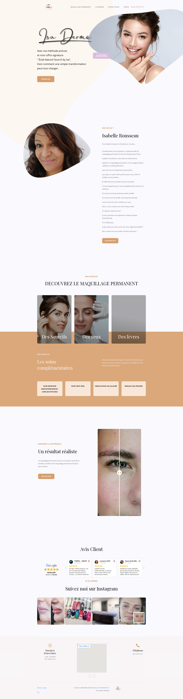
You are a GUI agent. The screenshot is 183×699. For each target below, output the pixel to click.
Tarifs (126, 7)
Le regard (99, 7)
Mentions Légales (42, 688)
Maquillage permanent (81, 7)
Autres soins (113, 7)
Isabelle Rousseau (120, 135)
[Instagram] (94, 676)
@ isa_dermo (91, 581)
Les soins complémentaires (55, 364)
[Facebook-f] (89, 676)
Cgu (38, 692)
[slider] (119, 472)
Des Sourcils (54, 336)
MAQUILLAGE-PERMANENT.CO (100, 688)
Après (137, 430)
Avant (101, 430)
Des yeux (91, 336)
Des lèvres (128, 336)
